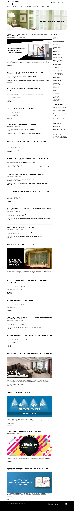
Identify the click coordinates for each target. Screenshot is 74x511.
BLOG (48, 6)
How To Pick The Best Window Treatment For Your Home (29, 353)
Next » (9, 499)
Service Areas (27, 6)
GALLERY (42, 6)
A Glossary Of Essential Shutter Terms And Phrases (27, 468)
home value (55, 53)
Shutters (55, 92)
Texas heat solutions (57, 66)
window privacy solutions (58, 70)
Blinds (54, 76)
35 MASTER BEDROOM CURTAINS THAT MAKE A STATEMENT (28, 158)
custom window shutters (58, 35)
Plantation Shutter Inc (57, 57)
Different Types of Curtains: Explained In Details (26, 141)
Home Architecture (57, 80)
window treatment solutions (58, 74)
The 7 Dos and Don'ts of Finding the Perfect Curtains (28, 191)
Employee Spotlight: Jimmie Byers (20, 392)
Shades (54, 90)
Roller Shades (56, 89)
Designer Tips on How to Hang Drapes (22, 125)
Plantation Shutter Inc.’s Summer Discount (24, 432)
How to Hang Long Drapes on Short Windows (25, 72)
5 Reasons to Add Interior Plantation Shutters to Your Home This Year (29, 35)
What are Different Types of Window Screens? (25, 175)
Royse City (55, 63)
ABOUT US (13, 6)
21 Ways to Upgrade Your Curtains (20, 108)
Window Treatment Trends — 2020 (20, 300)
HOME (8, 6)
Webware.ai (65, 507)
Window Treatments (57, 99)
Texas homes (56, 67)
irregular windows (56, 55)
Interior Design (56, 83)
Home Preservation (57, 81)
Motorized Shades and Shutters (59, 84)
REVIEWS (20, 6)
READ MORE (9, 65)
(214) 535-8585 (56, 2)
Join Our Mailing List (54, 504)
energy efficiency (56, 78)
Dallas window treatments (58, 40)
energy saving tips (57, 45)
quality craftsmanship (57, 61)
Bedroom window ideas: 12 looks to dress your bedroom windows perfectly (29, 318)
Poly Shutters (56, 87)
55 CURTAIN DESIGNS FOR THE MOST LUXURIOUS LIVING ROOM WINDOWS (29, 209)
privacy (54, 58)
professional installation (58, 60)
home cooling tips (56, 48)
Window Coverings (57, 97)
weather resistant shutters (58, 68)
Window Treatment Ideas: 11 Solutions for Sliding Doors (29, 335)
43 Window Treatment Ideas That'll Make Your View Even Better (27, 281)
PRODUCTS (35, 6)
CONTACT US (54, 6)
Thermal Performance (57, 94)
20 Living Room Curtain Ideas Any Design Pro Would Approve (27, 89)
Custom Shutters (56, 77)
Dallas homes (56, 38)
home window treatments (58, 54)
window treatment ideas (58, 73)
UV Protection (56, 96)
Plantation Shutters (57, 86)
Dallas (54, 37)
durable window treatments (58, 41)
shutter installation (57, 64)
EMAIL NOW (64, 2)
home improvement (57, 50)
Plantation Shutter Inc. (35, 457)
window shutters (56, 71)
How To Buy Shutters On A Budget (20, 244)
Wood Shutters (56, 100)
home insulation (56, 51)
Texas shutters (56, 93)
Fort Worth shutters (57, 47)
